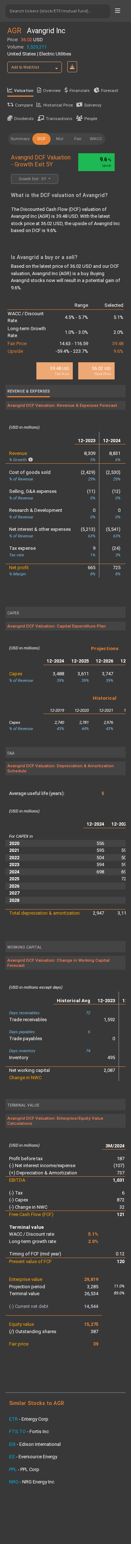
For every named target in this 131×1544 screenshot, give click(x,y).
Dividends (24, 118)
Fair (78, 138)
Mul (59, 138)
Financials (80, 90)
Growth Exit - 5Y (33, 179)
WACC (96, 138)
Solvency (93, 105)
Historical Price (58, 105)
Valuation (23, 90)
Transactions (59, 118)
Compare (24, 105)
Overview (52, 90)
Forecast (109, 90)
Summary (20, 138)
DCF (41, 138)
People (90, 118)
